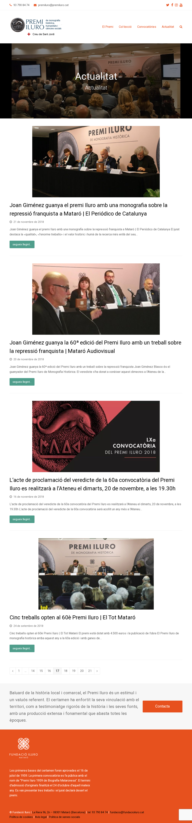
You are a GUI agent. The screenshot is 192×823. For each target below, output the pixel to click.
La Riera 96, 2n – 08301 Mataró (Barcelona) (58, 812)
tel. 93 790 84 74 (98, 812)
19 (75, 671)
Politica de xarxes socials (64, 817)
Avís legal (41, 817)
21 (91, 671)
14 (34, 671)
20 (83, 671)
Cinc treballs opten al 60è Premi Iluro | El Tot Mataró (72, 617)
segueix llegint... (22, 244)
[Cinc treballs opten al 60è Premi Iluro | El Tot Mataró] (96, 607)
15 (42, 671)
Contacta (162, 706)
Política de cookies (21, 817)
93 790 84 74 (21, 5)
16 (50, 671)
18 (67, 671)
